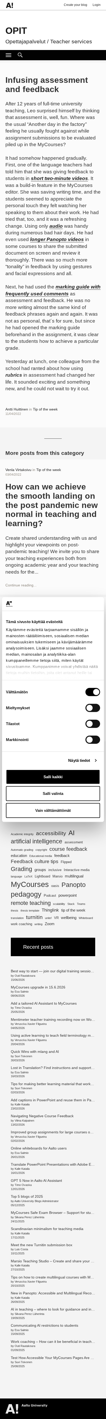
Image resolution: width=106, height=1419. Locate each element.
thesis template (30, 910)
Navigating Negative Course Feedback (43, 1116)
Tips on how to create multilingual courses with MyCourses (58, 1277)
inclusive (54, 870)
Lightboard (42, 876)
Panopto (73, 884)
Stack (71, 903)
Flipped (66, 862)
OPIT (16, 30)
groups (40, 869)
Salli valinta (53, 793)
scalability (59, 903)
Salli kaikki (53, 776)
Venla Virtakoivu (18, 470)
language (16, 876)
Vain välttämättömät (53, 810)
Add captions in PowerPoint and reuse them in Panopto (56, 1100)
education (19, 855)
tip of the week (73, 910)
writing (38, 924)
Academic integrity (22, 834)
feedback (62, 855)
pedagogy (26, 894)
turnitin (34, 917)
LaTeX (28, 876)
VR (56, 918)
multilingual (74, 876)
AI (71, 833)
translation (17, 918)
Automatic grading (22, 849)
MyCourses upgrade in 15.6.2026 (38, 987)
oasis (55, 886)
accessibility (51, 833)
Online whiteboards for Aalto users (39, 1148)
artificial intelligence (36, 841)
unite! (48, 918)
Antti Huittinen (16, 409)
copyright (41, 849)
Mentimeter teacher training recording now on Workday (56, 1019)
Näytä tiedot (79, 760)
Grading (21, 869)
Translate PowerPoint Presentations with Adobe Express (56, 1164)
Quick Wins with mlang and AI (35, 1052)
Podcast (50, 895)
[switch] (92, 708)
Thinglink (50, 910)
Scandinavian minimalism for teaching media (47, 1229)
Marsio (57, 876)
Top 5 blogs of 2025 (27, 1196)
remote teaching (31, 903)
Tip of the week (45, 409)
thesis (14, 910)
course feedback (68, 849)
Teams (81, 903)
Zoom (50, 924)
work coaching (21, 924)
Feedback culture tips (34, 861)
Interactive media (77, 870)
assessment (74, 842)
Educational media (40, 855)
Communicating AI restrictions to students (44, 1325)
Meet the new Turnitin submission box (41, 1245)
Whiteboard (86, 918)
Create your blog (75, 5)
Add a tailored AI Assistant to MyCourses (44, 1003)
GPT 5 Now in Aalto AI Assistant (36, 1180)
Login (97, 5)
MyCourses (30, 884)
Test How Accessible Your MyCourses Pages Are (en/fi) (55, 1358)
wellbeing (68, 917)
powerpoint (67, 895)
